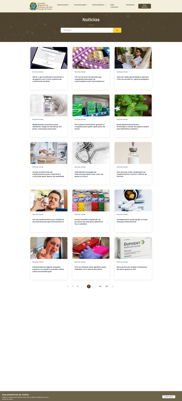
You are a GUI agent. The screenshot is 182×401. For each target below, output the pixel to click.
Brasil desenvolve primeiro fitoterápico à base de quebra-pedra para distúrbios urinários (133, 126)
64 (107, 286)
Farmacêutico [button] (98, 5)
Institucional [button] (62, 5)
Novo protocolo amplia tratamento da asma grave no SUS (132, 268)
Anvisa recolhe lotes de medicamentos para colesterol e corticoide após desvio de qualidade (48, 174)
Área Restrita (144, 6)
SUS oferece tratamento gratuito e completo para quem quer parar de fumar (90, 126)
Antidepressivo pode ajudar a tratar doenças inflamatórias (132, 220)
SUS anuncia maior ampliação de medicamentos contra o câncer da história (132, 174)
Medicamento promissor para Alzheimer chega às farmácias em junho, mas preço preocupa (47, 126)
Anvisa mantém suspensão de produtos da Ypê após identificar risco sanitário (89, 221)
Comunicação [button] (80, 5)
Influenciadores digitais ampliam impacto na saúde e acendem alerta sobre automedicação (48, 269)
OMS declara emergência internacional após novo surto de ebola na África (89, 174)
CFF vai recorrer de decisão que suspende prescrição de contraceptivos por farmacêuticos (89, 79)
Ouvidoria (130, 5)
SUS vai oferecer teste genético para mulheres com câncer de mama (90, 268)
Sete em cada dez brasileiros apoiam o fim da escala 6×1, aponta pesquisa (133, 78)
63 (100, 286)
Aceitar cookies (168, 397)
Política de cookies (7, 399)
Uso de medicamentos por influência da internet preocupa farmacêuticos (48, 220)
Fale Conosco (114, 6)
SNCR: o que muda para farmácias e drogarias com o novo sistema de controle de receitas (48, 79)
